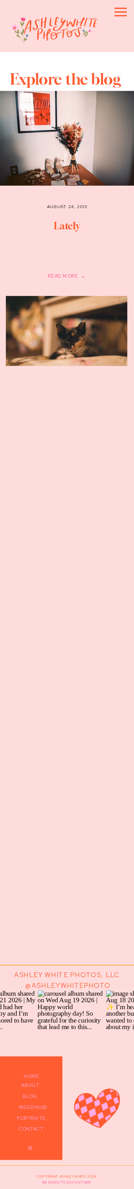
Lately (67, 225)
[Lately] (66, 331)
